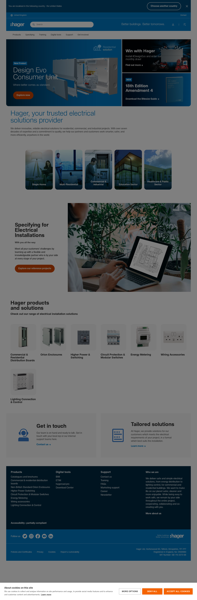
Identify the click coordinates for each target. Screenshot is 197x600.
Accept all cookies (178, 591)
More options (130, 591)
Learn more (46, 595)
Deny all (152, 591)
